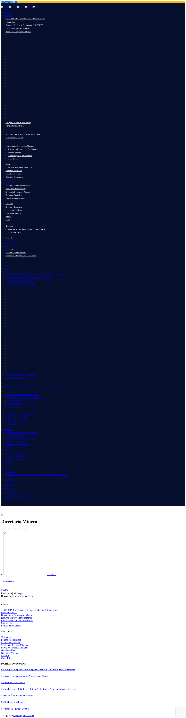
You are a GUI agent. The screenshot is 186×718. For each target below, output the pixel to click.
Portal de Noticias (9, 612)
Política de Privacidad (11, 625)
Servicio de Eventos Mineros (14, 645)
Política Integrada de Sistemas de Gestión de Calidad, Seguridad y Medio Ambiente (39, 689)
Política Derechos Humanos (13, 702)
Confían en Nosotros (10, 642)
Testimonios (6, 637)
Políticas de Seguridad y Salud (15, 709)
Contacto (5, 655)
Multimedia (6, 623)
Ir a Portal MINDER (8, 2)
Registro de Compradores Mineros (17, 620)
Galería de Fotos (8, 650)
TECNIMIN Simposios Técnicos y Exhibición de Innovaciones (30, 610)
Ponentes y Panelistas (11, 640)
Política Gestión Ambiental (13, 682)
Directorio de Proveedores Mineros (17, 615)
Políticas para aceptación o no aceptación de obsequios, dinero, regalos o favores (38, 669)
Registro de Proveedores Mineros (16, 618)
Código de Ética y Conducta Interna (17, 696)
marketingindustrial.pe (23, 715)
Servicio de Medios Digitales (14, 647)
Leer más (52, 574)
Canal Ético (6, 658)
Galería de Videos (9, 653)
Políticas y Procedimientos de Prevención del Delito (24, 676)
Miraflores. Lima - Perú (22, 596)
